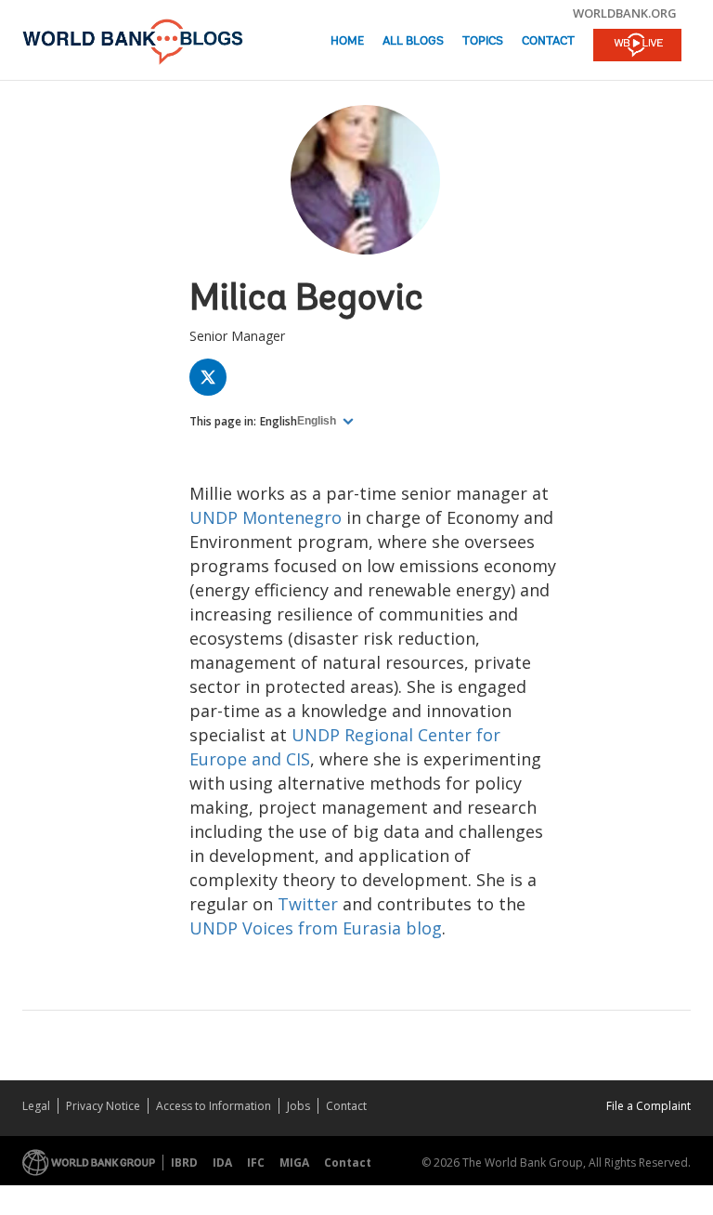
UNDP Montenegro (265, 517)
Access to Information (213, 1106)
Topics (482, 41)
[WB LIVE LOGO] (637, 46)
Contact (548, 41)
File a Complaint (648, 1106)
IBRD (184, 1162)
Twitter (308, 904)
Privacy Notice (103, 1106)
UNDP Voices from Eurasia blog (315, 928)
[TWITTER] (212, 381)
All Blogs (413, 41)
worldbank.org (625, 13)
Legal (36, 1106)
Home (347, 41)
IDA (222, 1162)
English (278, 421)
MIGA (294, 1162)
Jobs (298, 1106)
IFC (256, 1162)
